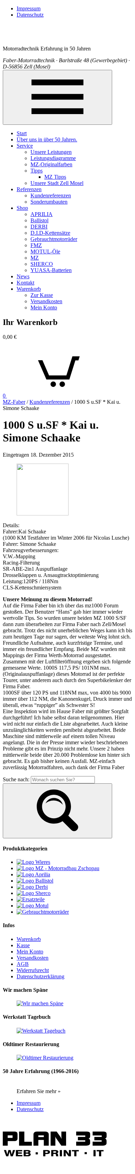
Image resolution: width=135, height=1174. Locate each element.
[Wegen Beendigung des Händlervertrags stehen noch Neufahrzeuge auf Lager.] (34, 893)
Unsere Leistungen (51, 152)
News (23, 276)
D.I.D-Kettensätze (50, 233)
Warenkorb (29, 289)
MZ (34, 258)
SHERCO (41, 264)
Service (25, 146)
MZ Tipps (55, 177)
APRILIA (41, 214)
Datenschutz (30, 15)
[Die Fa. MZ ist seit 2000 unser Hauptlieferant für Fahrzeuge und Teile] (58, 868)
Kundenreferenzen (50, 195)
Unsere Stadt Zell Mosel (56, 183)
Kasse (23, 945)
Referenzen (29, 189)
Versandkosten (46, 301)
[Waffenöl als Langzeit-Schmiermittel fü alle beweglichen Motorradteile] (35, 881)
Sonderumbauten (49, 202)
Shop (22, 208)
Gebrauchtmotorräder (53, 239)
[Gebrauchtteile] (31, 899)
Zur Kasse (41, 295)
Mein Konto (43, 307)
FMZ (36, 245)
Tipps (36, 171)
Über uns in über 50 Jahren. (47, 139)
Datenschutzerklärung (40, 976)
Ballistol (39, 220)
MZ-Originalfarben (51, 164)
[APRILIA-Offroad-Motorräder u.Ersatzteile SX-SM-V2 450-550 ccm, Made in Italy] (33, 874)
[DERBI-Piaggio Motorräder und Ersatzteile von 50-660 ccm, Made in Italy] (32, 887)
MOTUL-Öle (45, 251)
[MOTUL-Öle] (32, 906)
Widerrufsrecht (33, 970)
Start (22, 133)
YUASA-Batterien (51, 270)
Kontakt (25, 283)
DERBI (38, 227)
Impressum (28, 8)
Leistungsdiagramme (53, 158)
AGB (23, 964)
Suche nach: (16, 779)
